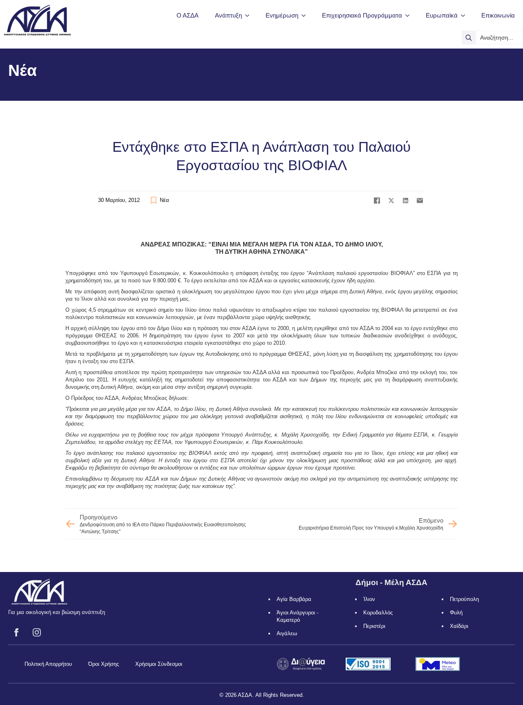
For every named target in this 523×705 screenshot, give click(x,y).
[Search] (469, 37)
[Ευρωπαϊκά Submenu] (465, 15)
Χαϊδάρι (459, 626)
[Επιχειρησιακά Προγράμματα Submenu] (410, 15)
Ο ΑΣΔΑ (188, 15)
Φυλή (456, 613)
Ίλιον (369, 599)
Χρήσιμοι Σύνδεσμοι (158, 664)
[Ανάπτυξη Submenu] (249, 15)
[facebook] (16, 632)
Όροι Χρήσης (103, 664)
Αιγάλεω (287, 633)
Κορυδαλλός (378, 613)
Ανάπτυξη (228, 15)
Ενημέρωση (282, 15)
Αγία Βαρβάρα (294, 599)
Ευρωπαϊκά (442, 15)
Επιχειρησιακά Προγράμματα (362, 15)
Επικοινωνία (498, 15)
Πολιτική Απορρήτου (48, 664)
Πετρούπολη (464, 599)
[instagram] (37, 632)
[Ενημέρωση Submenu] (306, 15)
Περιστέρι (374, 626)
